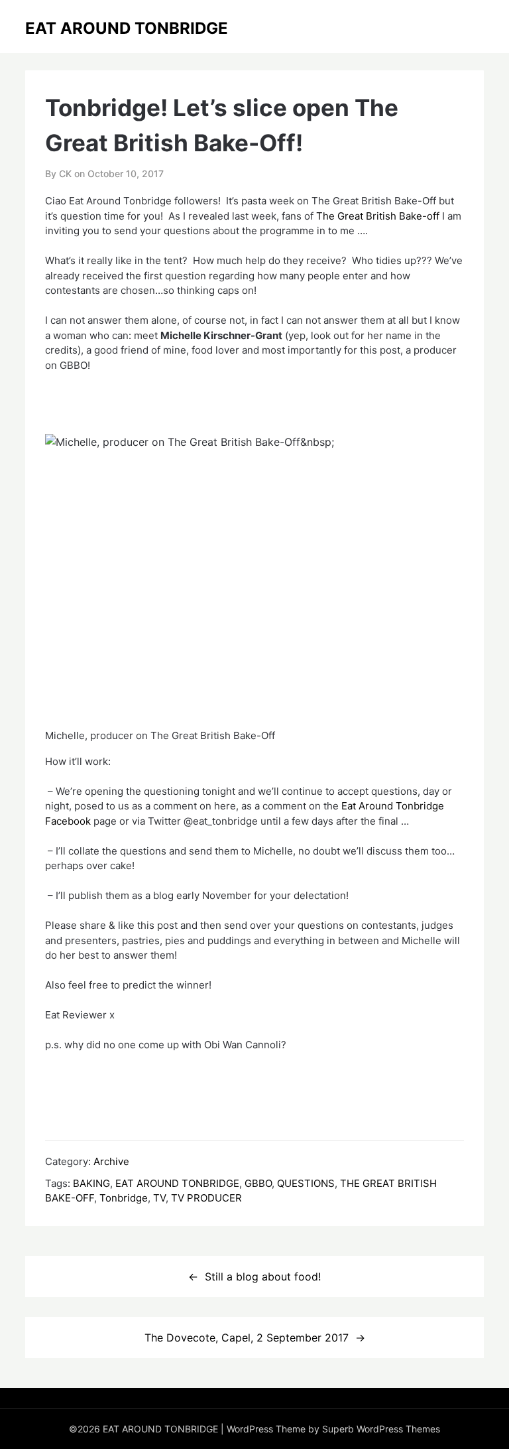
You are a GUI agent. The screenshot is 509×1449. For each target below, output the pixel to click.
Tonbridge (123, 1198)
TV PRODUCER (206, 1198)
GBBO (258, 1183)
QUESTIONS (306, 1183)
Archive (111, 1161)
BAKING (91, 1183)
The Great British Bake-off (377, 216)
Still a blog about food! (263, 1276)
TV (159, 1198)
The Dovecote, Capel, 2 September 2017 (246, 1337)
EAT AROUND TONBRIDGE (126, 28)
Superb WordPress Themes (381, 1428)
